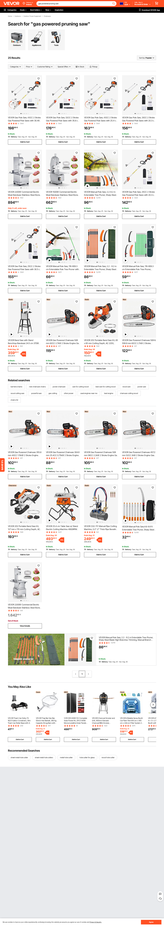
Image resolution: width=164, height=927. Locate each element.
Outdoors (17, 16)
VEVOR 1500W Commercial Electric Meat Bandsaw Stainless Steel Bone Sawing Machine (62, 195)
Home (10, 16)
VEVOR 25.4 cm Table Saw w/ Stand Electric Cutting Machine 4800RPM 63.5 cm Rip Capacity (62, 529)
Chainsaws (47, 16)
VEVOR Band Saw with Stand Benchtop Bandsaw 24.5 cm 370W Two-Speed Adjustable (23, 343)
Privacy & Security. (96, 922)
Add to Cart (25, 142)
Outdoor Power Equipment (32, 16)
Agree (151, 922)
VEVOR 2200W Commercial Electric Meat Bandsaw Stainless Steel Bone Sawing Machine (24, 195)
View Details (25, 626)
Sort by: (142, 58)
